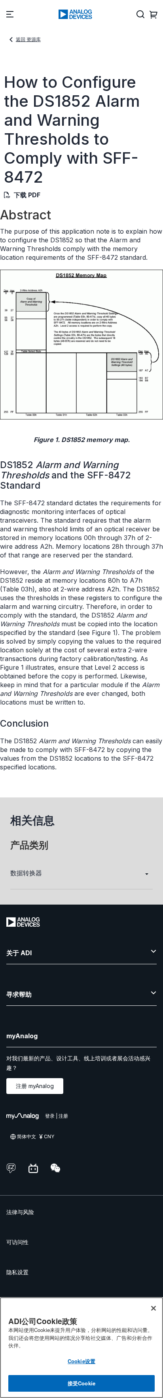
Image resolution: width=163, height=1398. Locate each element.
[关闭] (153, 1308)
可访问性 (17, 1242)
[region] (81, 1347)
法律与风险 (20, 1212)
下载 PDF (27, 195)
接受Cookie (81, 1383)
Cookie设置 (81, 1361)
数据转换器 (26, 873)
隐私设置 (17, 1272)
